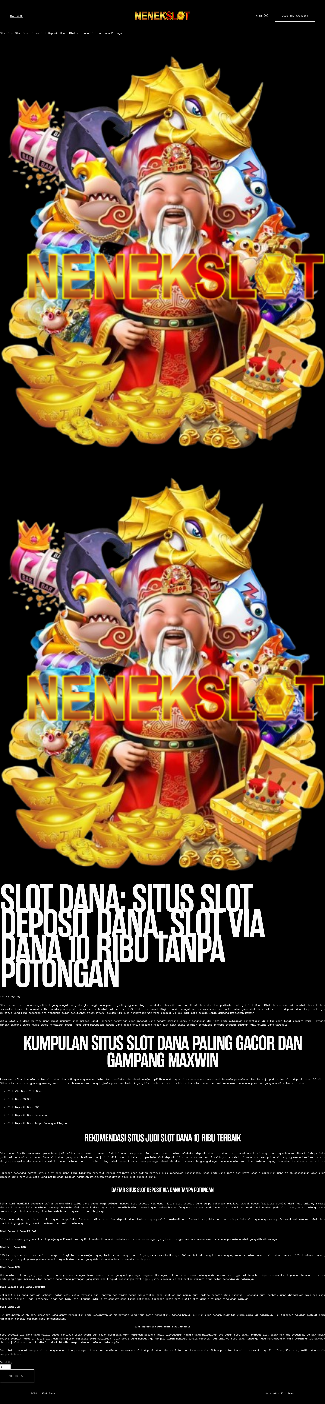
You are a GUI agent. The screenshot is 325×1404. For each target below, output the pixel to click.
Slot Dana (16, 15)
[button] (17, 1376)
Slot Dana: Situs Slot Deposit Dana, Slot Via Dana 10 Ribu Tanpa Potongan (69, 33)
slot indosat (138, 1021)
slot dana (53, 1079)
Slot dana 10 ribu (13, 1153)
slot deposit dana (189, 1203)
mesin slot (161, 1025)
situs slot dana (50, 1173)
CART (262, 15)
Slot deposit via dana (16, 1005)
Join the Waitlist (295, 15)
